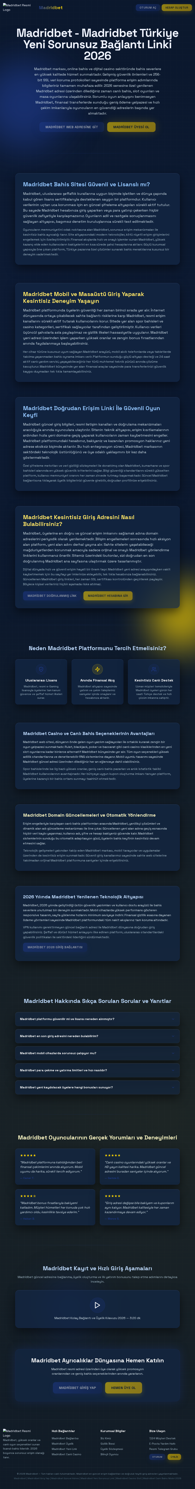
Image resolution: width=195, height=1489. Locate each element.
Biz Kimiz (106, 1438)
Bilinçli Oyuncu (109, 1454)
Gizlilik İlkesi (108, 1443)
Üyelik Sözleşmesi (112, 1449)
